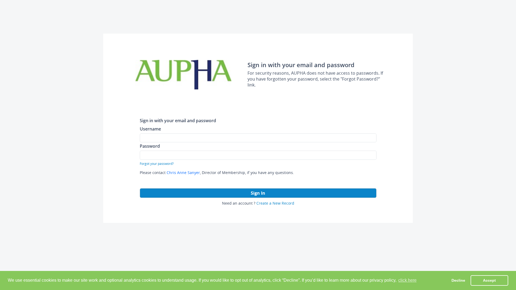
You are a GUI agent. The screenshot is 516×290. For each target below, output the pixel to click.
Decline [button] (458, 280)
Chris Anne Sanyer (183, 172)
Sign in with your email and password (178, 120)
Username (150, 129)
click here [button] (407, 280)
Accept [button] (489, 280)
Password (150, 146)
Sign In (258, 193)
